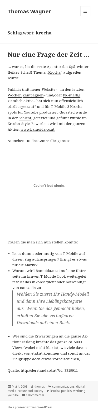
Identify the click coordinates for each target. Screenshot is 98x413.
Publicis (15, 89)
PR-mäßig (71, 95)
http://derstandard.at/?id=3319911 (49, 370)
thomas (39, 387)
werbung (79, 391)
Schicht (25, 117)
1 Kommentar (35, 395)
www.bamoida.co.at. (37, 129)
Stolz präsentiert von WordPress (30, 407)
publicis (66, 391)
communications (63, 387)
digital (80, 387)
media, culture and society (25, 391)
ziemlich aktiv (20, 100)
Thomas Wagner (29, 11)
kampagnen (33, 95)
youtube (13, 395)
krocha (55, 391)
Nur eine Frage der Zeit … (48, 54)
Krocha (54, 72)
